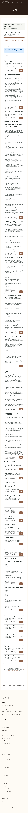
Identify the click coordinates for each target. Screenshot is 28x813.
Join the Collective (5, 762)
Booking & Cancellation (7, 786)
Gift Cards (3, 780)
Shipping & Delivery (6, 788)
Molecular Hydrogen (6, 733)
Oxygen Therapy (5, 727)
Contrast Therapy (5, 743)
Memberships (4, 778)
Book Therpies (4, 775)
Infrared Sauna (4, 730)
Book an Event (4, 756)
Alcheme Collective (6, 759)
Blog (2, 770)
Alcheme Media (5, 767)
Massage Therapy (5, 746)
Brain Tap (3, 740)
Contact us (4, 783)
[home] (7, 2)
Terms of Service (5, 801)
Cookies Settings (5, 804)
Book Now (20, 2)
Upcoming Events (5, 754)
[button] (25, 2)
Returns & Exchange (6, 791)
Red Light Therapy (5, 738)
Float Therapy (4, 725)
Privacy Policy (4, 798)
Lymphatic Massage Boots (7, 735)
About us (3, 751)
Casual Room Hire (5, 764)
